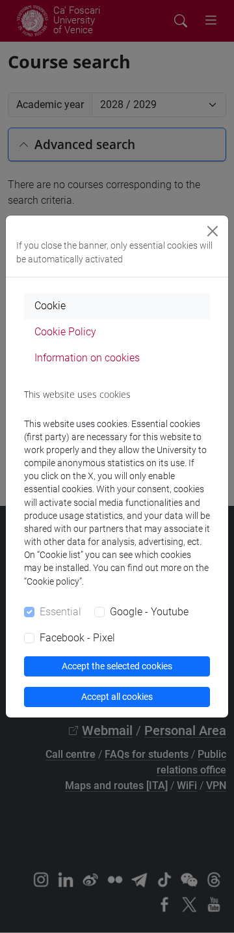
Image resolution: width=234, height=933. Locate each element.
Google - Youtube (149, 612)
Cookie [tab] (50, 305)
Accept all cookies (117, 696)
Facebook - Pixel (77, 638)
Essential (60, 612)
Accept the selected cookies (117, 666)
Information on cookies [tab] (87, 358)
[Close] (212, 231)
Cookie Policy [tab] (65, 332)
